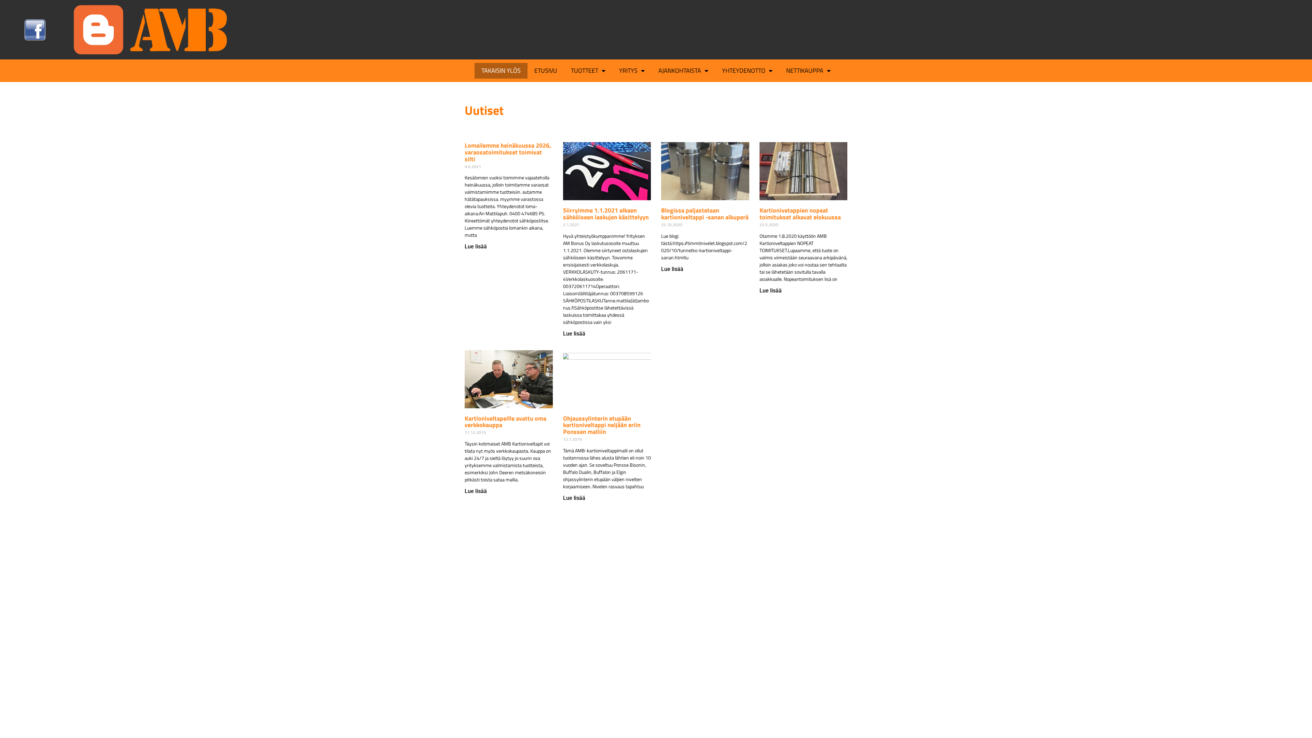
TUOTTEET (584, 70)
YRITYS (628, 70)
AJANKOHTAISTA (679, 70)
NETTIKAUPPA (804, 70)
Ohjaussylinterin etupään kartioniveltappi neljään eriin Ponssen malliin (602, 425)
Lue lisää (476, 246)
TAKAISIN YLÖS (501, 70)
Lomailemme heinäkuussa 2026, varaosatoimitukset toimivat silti (508, 152)
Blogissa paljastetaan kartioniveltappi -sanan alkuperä (705, 214)
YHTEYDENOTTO (743, 70)
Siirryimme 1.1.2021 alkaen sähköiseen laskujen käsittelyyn (606, 214)
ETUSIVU (545, 70)
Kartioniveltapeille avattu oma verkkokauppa (505, 422)
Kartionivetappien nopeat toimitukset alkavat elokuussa (800, 214)
